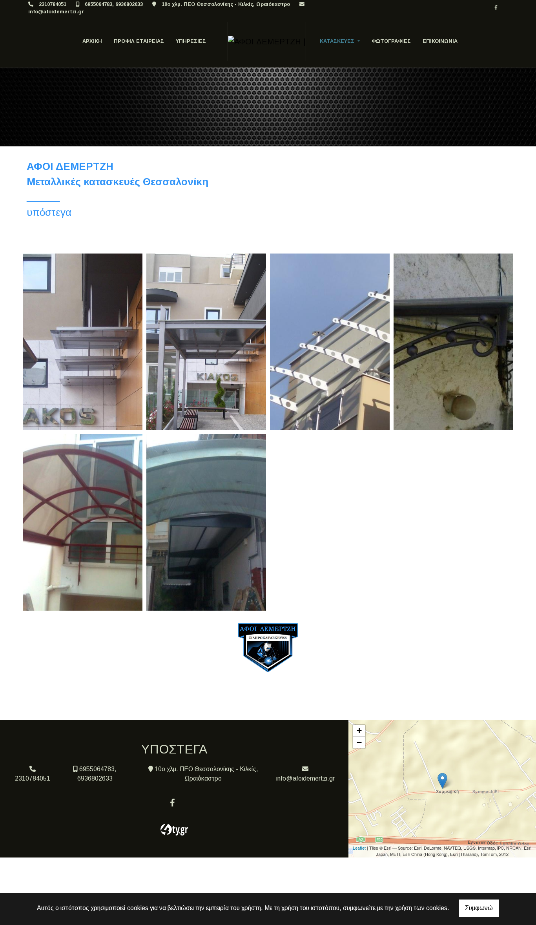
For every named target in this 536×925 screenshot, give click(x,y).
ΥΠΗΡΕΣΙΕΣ (191, 41)
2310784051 (52, 4)
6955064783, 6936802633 (114, 4)
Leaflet (359, 848)
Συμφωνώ (479, 908)
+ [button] (359, 730)
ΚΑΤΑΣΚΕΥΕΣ (338, 41)
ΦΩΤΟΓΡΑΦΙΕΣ (391, 41)
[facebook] (496, 7)
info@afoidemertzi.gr (56, 12)
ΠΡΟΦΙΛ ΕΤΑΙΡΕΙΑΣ (139, 41)
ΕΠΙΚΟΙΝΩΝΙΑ (440, 41)
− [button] (359, 742)
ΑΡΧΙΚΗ (92, 41)
